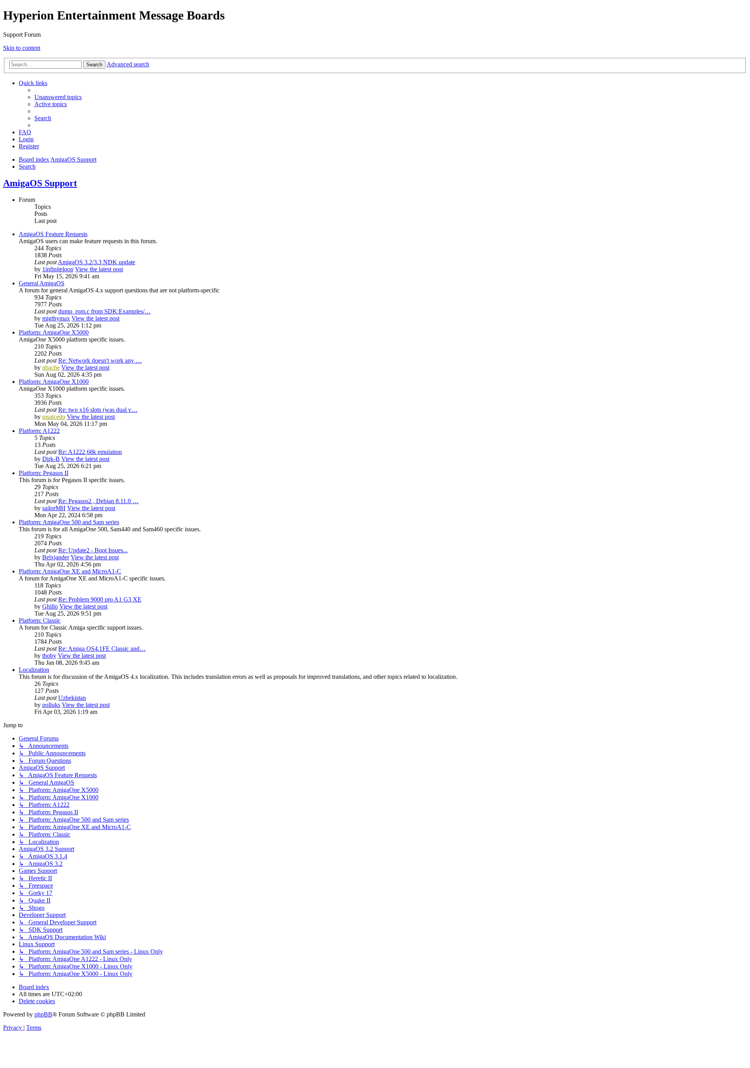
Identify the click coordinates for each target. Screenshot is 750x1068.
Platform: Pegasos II (43, 473)
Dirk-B (51, 459)
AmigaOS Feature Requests (53, 234)
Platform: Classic (40, 620)
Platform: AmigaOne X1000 (54, 381)
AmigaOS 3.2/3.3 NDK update (96, 262)
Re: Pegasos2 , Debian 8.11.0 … (98, 501)
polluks (51, 704)
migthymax (56, 318)
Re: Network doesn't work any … (100, 360)
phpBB (43, 1014)
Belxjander (55, 557)
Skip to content (21, 47)
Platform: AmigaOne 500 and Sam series (69, 522)
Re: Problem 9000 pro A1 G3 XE (99, 599)
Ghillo (50, 606)
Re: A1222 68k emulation (90, 452)
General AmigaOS (41, 283)
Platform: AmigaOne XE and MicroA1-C (70, 571)
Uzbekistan (72, 697)
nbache (51, 367)
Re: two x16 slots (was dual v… (98, 409)
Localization (34, 669)
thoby (49, 655)
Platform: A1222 (39, 430)
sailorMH (54, 508)
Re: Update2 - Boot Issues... (93, 550)
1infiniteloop (57, 269)
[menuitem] (58, 97)
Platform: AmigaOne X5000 (54, 332)
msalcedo (53, 416)
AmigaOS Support (40, 183)
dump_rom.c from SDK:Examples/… (104, 311)
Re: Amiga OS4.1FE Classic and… (102, 648)
